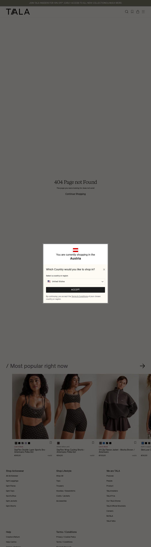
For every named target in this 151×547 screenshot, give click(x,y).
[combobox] (75, 281)
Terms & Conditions (80, 296)
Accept (75, 290)
